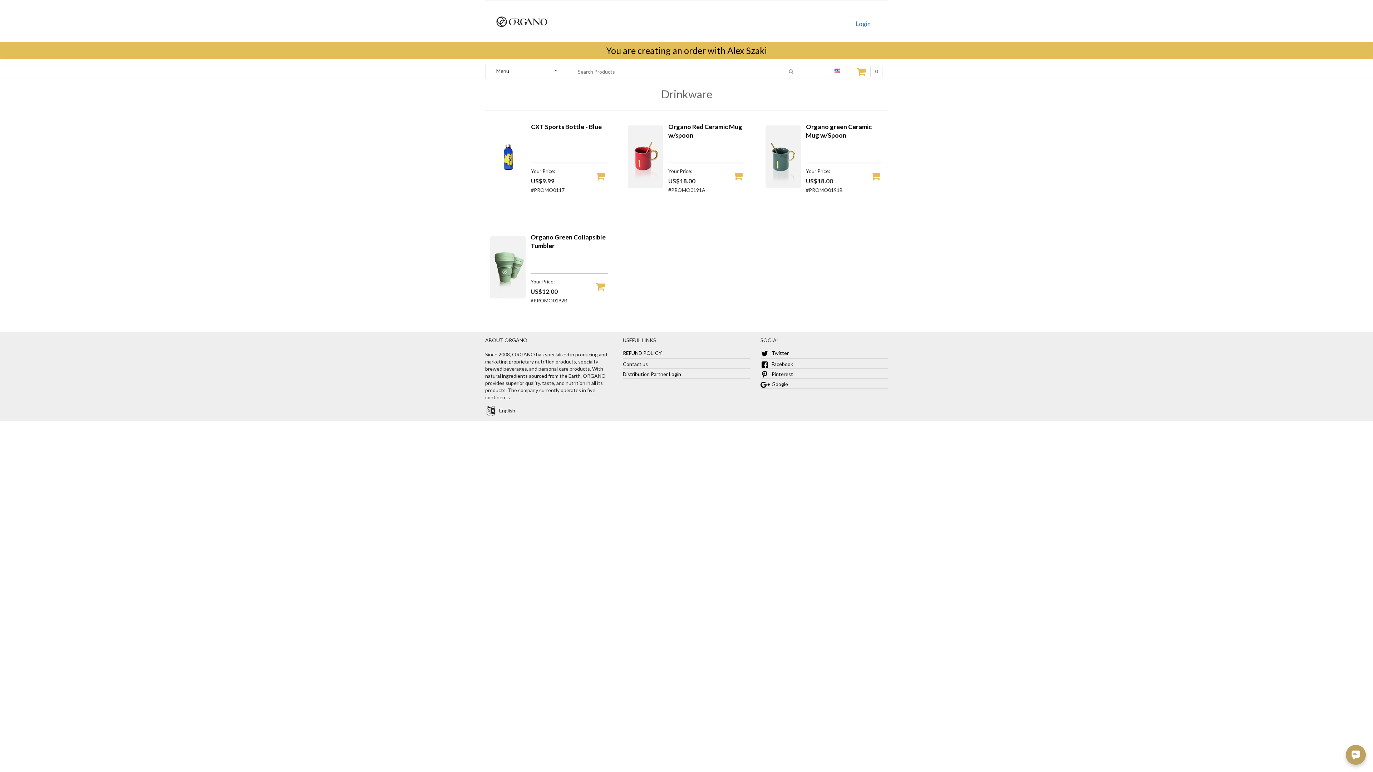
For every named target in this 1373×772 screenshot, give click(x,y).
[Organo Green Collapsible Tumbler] (508, 296)
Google (779, 384)
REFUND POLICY (642, 353)
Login (863, 24)
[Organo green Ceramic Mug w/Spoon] (783, 186)
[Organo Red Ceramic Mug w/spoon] (646, 186)
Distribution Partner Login (652, 374)
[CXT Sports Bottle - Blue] (508, 186)
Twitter (780, 353)
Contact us (635, 364)
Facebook (782, 364)
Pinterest (782, 374)
